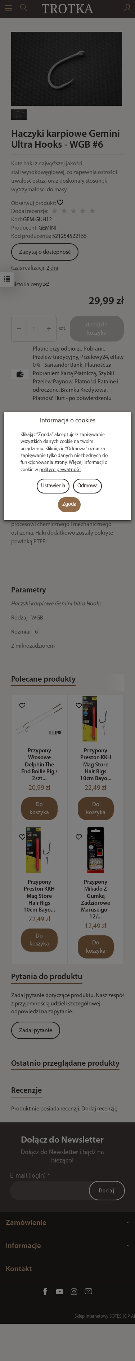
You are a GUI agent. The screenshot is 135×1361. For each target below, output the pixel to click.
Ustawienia (53, 486)
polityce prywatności (60, 470)
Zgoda (69, 504)
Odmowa (87, 486)
